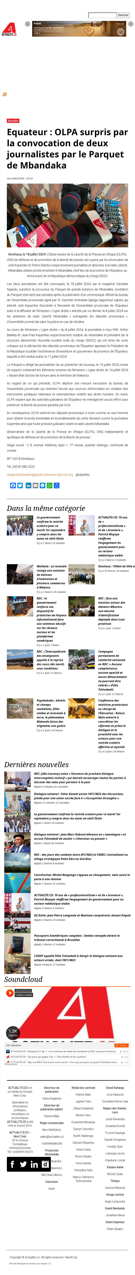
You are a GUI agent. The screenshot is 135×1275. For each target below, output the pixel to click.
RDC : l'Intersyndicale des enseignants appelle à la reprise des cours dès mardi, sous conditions (51, 660)
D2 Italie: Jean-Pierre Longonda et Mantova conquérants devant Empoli (82, 915)
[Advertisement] (67, 64)
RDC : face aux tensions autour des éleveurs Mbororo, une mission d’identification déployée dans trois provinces (111, 611)
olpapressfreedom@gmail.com (28, 475)
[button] (27, 24)
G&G (49, 1264)
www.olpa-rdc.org (61, 475)
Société (13, 121)
